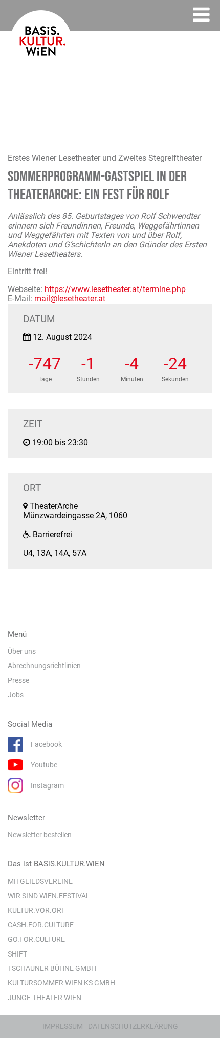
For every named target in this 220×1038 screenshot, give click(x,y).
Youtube (44, 765)
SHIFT (17, 954)
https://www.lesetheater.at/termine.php (115, 289)
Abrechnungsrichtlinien (44, 665)
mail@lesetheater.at (69, 298)
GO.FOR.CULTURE (36, 939)
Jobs (16, 695)
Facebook (46, 744)
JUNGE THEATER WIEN (44, 997)
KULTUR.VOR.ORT (36, 910)
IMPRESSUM (62, 1026)
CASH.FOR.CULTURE (41, 925)
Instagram (47, 785)
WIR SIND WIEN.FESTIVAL (49, 895)
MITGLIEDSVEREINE (40, 881)
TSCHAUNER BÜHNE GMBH (52, 968)
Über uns (22, 651)
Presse (18, 680)
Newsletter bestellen (40, 835)
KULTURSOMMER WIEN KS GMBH (61, 983)
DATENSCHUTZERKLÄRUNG (133, 1026)
